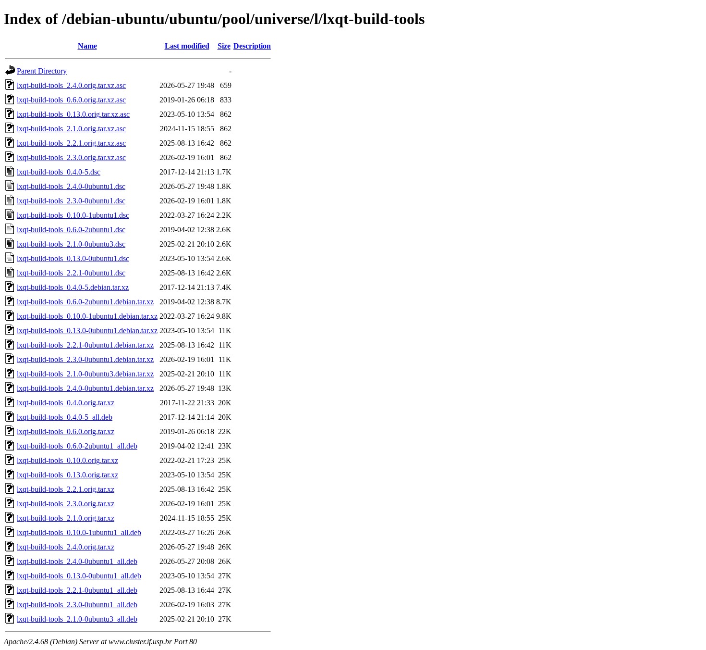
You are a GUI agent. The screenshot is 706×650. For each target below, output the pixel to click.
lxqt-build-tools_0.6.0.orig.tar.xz (65, 431)
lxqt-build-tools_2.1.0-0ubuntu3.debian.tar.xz (85, 374)
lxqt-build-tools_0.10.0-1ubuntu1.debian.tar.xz (87, 316)
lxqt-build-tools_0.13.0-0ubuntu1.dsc (73, 258)
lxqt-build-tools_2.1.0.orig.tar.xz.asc (71, 129)
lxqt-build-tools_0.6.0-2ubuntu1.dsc (71, 229)
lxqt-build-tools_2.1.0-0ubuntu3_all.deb (77, 619)
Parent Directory (42, 71)
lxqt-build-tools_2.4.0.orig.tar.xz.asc (71, 85)
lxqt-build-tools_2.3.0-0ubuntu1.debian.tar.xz (85, 359)
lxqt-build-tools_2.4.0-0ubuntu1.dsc (71, 186)
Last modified (187, 46)
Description (252, 46)
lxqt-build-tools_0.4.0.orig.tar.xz (65, 403)
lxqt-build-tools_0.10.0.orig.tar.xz (67, 460)
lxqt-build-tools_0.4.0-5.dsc (58, 172)
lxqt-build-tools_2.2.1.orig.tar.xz (65, 489)
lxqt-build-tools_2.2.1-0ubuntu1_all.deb (77, 590)
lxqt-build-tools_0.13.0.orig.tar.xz (67, 475)
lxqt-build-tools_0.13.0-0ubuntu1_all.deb (79, 576)
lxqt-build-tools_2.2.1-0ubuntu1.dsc (71, 273)
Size (224, 46)
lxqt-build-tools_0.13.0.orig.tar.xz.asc (73, 114)
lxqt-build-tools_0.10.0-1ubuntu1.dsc (73, 215)
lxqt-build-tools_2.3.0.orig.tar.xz (65, 504)
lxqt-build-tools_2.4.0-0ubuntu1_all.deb (77, 561)
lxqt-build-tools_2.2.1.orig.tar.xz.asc (71, 143)
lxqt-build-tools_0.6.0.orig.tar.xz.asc (71, 100)
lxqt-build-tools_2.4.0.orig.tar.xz (65, 547)
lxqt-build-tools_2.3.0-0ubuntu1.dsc (71, 201)
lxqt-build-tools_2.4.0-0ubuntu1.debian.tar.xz (85, 388)
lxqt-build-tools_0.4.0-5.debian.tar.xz (73, 287)
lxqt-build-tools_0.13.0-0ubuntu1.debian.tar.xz (87, 330)
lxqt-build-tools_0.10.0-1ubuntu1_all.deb (79, 532)
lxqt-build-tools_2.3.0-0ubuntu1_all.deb (77, 604)
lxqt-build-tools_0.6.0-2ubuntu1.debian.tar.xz (85, 302)
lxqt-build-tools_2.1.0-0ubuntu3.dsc (71, 244)
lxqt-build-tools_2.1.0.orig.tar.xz (65, 518)
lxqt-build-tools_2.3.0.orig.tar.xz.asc (71, 157)
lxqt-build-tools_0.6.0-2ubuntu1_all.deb (77, 446)
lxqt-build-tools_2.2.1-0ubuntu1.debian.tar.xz (85, 345)
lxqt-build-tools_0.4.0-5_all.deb (64, 417)
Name (87, 46)
